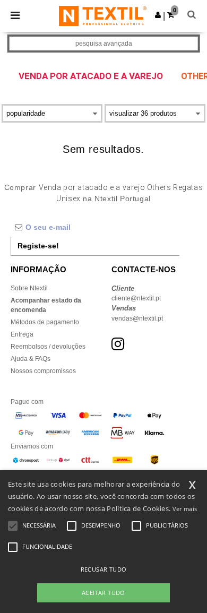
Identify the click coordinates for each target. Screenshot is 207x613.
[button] (158, 15)
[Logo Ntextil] (102, 15)
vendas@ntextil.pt (137, 318)
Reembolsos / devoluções (48, 346)
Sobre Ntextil (29, 288)
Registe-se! (38, 245)
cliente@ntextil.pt (136, 298)
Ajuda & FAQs (30, 358)
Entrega (22, 334)
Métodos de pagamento (45, 322)
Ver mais (184, 509)
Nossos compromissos (43, 371)
